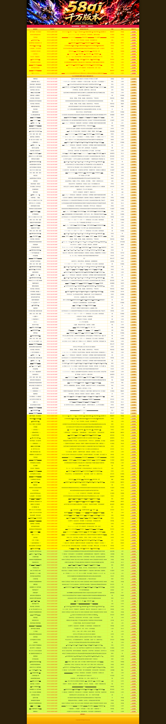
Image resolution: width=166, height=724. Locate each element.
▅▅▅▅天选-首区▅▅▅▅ (35, 471)
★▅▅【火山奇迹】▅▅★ (35, 153)
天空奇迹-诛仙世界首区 (35, 576)
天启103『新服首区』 (35, 468)
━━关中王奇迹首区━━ (35, 352)
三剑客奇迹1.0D (35, 675)
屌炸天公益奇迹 (35, 147)
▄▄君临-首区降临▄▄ (35, 548)
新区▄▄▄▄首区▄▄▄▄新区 (35, 498)
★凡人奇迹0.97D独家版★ (35, 645)
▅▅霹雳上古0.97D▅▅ (35, 681)
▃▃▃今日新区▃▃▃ (35, 614)
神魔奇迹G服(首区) (35, 106)
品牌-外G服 (35, 697)
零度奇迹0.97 (35, 590)
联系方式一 (83, 26)
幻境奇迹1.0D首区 (35, 695)
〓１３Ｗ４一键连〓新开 (35, 371)
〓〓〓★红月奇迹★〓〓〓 (35, 529)
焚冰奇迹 (35, 109)
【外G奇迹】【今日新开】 (35, 440)
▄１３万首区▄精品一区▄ (35, 670)
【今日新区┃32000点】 (35, 186)
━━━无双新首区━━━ (35, 391)
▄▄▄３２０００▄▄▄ (35, 120)
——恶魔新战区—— (35, 142)
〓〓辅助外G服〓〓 (35, 700)
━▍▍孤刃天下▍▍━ (35, 228)
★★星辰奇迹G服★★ (35, 664)
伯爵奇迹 (35, 584)
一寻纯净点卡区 (35, 567)
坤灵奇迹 (35, 617)
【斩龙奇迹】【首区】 (35, 183)
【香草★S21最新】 (35, 159)
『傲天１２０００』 (35, 534)
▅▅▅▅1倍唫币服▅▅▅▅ (35, 258)
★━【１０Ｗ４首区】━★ (35, 341)
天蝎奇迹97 (35, 592)
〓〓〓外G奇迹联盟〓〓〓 (35, 559)
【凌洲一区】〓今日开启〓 (35, 512)
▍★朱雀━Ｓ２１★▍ (35, 573)
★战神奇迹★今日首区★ (35, 178)
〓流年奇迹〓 (35, 388)
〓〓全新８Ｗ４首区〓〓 (35, 87)
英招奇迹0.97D (35, 603)
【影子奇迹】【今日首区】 (35, 415)
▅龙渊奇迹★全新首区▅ (35, 161)
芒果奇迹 (35, 457)
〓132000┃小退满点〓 (35, 648)
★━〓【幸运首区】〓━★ (35, 609)
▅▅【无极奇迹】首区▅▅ (35, 708)
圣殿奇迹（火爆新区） (35, 95)
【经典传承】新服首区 (35, 294)
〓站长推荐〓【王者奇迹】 (35, 545)
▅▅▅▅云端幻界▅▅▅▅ (35, 460)
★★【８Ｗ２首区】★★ (35, 170)
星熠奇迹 (35, 656)
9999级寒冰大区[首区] (35, 462)
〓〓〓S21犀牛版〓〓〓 (35, 598)
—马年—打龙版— (35, 540)
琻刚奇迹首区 (35, 272)
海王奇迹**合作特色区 (35, 261)
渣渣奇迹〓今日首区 (35, 206)
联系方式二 (90, 26)
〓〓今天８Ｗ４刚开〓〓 (35, 667)
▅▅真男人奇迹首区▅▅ (35, 327)
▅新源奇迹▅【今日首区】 (35, 269)
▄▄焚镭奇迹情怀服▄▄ (35, 335)
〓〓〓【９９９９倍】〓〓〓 (35, 156)
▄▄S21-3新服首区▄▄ (35, 686)
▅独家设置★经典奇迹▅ (35, 661)
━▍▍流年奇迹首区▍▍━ (35, 222)
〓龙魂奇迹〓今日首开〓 (35, 164)
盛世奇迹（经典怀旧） (35, 136)
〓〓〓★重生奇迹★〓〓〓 (35, 346)
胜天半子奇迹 (35, 324)
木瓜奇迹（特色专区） (35, 98)
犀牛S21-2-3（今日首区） (35, 203)
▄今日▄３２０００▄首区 (35, 366)
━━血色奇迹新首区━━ (35, 543)
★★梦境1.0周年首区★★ (35, 551)
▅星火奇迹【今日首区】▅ (35, 131)
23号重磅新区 (35, 214)
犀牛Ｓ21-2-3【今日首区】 (35, 509)
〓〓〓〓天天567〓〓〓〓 (35, 101)
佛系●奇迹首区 (35, 286)
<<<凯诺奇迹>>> (35, 319)
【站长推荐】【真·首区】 (35, 515)
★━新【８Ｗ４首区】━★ (35, 139)
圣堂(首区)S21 (35, 620)
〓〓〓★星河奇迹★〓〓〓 (35, 382)
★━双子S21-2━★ (35, 449)
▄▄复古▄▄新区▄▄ (35, 601)
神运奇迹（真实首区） (35, 606)
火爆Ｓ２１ (35, 402)
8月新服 (35, 427)
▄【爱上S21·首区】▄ (35, 438)
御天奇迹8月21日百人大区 (35, 128)
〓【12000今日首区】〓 (35, 399)
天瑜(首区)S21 (35, 562)
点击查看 (134, 79)
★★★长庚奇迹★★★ (35, 493)
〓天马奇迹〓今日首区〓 (35, 167)
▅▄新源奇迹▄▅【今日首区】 (35, 518)
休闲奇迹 (35, 636)
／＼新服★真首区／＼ (35, 432)
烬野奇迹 (35, 333)
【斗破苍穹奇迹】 (35, 435)
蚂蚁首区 (35, 485)
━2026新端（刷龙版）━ (35, 291)
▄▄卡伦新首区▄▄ (35, 482)
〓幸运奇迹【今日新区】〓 (35, 385)
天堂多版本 (35, 244)
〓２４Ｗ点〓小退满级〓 (35, 692)
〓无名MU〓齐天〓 (35, 297)
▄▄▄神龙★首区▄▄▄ (35, 211)
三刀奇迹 (35, 631)
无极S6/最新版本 (35, 299)
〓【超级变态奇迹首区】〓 (35, 653)
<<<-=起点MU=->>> (35, 302)
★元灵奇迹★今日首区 (35, 404)
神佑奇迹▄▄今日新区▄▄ (35, 418)
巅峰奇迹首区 (35, 112)
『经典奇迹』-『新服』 (35, 197)
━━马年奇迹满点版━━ (35, 252)
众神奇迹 (35, 642)
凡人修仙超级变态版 (35, 114)
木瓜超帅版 (35, 255)
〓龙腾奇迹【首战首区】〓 (35, 501)
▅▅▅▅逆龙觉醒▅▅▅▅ (35, 476)
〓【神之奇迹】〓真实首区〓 (35, 310)
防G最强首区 (35, 189)
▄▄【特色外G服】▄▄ (35, 672)
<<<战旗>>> (35, 316)
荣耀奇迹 (35, 78)
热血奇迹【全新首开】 (35, 150)
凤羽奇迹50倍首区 (35, 526)
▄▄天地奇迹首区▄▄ (35, 410)
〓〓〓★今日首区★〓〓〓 (35, 208)
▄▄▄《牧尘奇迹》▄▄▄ (35, 236)
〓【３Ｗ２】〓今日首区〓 (35, 650)
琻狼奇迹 (35, 308)
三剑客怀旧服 (35, 556)
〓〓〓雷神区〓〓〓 (35, 678)
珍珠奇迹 (35, 181)
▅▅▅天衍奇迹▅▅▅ (35, 117)
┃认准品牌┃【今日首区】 (35, 496)
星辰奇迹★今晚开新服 (35, 623)
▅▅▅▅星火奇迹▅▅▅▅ (35, 125)
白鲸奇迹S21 (35, 374)
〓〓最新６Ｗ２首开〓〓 (35, 587)
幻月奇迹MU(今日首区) (35, 473)
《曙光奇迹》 (35, 192)
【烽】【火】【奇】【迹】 (35, 219)
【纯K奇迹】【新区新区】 (35, 84)
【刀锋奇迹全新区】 (35, 247)
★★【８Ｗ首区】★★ (35, 570)
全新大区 (35, 175)
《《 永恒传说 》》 (35, 429)
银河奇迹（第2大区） (35, 89)
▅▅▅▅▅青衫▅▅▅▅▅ (35, 520)
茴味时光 (35, 711)
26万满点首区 (35, 659)
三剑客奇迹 (35, 578)
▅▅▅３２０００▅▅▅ (35, 532)
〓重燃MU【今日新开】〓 (35, 454)
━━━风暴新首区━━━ (35, 443)
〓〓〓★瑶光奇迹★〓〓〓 (35, 241)
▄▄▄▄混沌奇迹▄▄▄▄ (35, 363)
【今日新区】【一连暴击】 (35, 396)
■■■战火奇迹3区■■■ (35, 92)
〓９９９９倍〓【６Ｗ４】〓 (35, 200)
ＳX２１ (35, 322)
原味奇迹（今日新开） (35, 683)
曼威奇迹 (35, 393)
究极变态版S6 (35, 283)
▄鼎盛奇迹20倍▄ (35, 421)
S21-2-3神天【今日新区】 (35, 424)
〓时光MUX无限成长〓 (35, 380)
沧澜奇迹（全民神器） (35, 523)
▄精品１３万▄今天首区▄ (35, 554)
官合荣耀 (35, 465)
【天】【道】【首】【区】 (35, 134)
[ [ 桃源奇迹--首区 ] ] (35, 81)
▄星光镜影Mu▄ (35, 305)
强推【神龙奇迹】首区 (35, 451)
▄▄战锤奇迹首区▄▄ (35, 330)
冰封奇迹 (35, 537)
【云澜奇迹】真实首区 (35, 479)
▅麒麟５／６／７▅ (35, 123)
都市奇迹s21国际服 (35, 628)
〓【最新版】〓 (35, 507)
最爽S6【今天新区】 (35, 504)
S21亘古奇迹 (35, 490)
